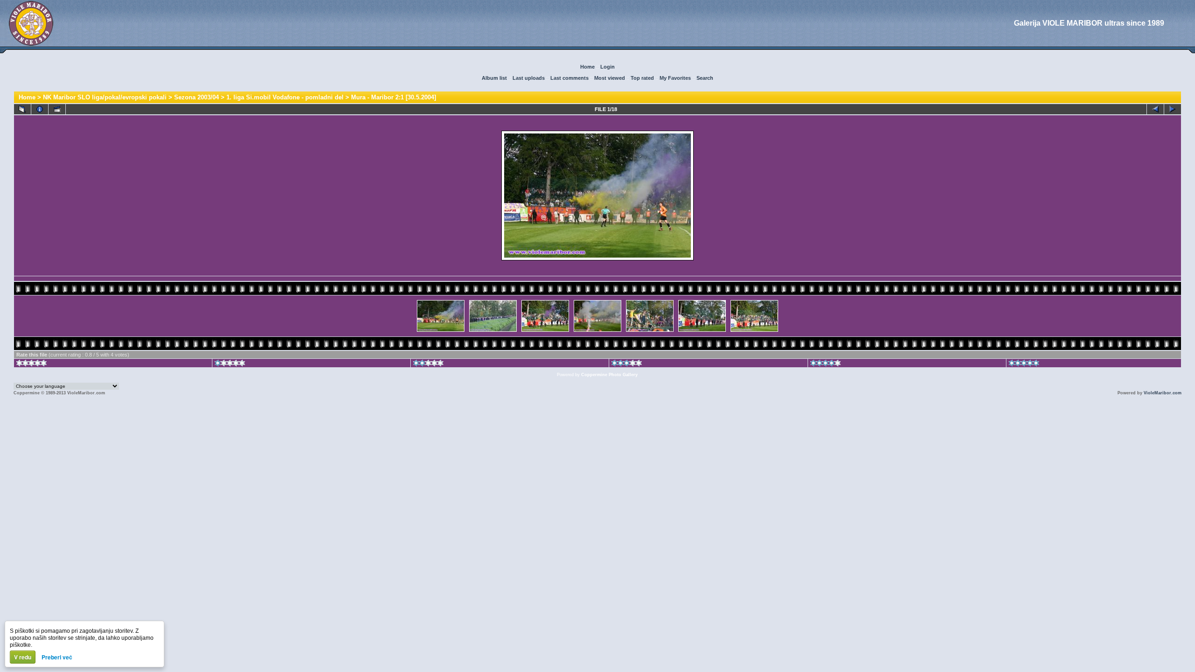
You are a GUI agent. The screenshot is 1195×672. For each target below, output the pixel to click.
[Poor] (230, 364)
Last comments (569, 78)
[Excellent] (825, 364)
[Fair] (428, 364)
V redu (22, 657)
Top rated (642, 78)
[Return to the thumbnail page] (22, 109)
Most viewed (609, 78)
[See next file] (1172, 109)
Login (607, 67)
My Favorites (675, 78)
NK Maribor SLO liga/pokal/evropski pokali (105, 97)
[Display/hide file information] (39, 109)
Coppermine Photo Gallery (609, 374)
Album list (494, 78)
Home (587, 67)
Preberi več (57, 657)
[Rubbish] (31, 364)
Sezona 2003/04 (196, 97)
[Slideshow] (57, 109)
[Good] (627, 364)
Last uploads (529, 78)
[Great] (1024, 364)
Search (704, 78)
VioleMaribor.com (1162, 393)
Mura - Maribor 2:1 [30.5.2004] (393, 97)
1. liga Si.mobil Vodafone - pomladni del (285, 97)
